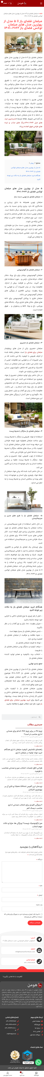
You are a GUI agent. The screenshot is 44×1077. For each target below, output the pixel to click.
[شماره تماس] (39, 961)
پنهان (32, 163)
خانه (40, 13)
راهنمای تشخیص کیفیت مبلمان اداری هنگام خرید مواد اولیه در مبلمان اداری (23, 751)
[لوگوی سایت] (22, 3)
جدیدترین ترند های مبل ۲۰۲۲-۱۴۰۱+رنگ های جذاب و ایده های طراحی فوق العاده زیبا (23, 122)
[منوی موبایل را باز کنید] (41, 3)
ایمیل (39, 895)
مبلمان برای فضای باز (33, 352)
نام (40, 886)
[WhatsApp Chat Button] (38, 1062)
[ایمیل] (39, 950)
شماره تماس (30, 960)
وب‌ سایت (39, 905)
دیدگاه (39, 859)
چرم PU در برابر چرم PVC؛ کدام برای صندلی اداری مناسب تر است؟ (24, 733)
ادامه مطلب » (38, 746)
